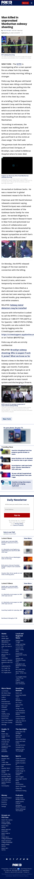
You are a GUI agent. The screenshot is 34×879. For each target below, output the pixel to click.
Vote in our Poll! (9, 532)
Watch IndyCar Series (5, 834)
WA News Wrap (6, 693)
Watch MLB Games (4, 826)
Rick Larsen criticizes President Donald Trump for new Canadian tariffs (10, 566)
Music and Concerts (4, 706)
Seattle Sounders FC (21, 763)
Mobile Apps (5, 638)
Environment (5, 716)
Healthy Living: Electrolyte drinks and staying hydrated (21, 484)
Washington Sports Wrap (21, 779)
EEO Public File (5, 670)
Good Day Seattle (20, 689)
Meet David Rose (21, 739)
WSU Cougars (20, 777)
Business (4, 802)
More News (6, 688)
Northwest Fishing (21, 790)
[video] (28, 588)
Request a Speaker (6, 660)
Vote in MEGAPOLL (19, 699)
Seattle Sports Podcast (20, 802)
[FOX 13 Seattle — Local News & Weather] (6, 3)
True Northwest (20, 710)
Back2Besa (19, 724)
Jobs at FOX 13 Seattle (5, 655)
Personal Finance (6, 798)
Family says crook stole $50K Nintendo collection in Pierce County (9, 542)
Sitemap (3, 724)
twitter (23, 859)
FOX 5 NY (14, 30)
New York (19, 30)
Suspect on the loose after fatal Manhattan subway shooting (15, 176)
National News (5, 695)
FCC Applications (6, 672)
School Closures (20, 716)
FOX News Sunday (6, 722)
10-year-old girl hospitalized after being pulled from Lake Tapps (21, 475)
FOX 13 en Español (7, 720)
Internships (4, 658)
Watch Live (25, 3)
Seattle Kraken (20, 769)
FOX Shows (4, 652)
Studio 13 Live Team (5, 736)
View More (28, 538)
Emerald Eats (5, 742)
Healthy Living (5, 714)
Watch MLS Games (4, 849)
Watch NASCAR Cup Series (6, 830)
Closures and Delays (5, 771)
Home (3, 634)
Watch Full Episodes (19, 736)
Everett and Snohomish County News (21, 654)
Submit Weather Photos (20, 713)
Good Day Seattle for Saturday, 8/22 (11, 610)
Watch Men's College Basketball (6, 837)
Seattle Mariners (20, 761)
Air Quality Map (5, 774)
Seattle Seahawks (21, 758)
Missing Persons (20, 745)
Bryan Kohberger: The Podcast (21, 809)
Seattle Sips (4, 744)
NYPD (19, 64)
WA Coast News (20, 669)
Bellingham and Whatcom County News (21, 665)
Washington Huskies (19, 773)
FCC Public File (5, 668)
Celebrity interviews (4, 750)
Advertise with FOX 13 (7, 663)
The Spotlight (21, 729)
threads (20, 859)
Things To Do (20, 708)
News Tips (4, 636)
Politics (3, 697)
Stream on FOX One (5, 816)
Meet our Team (6, 644)
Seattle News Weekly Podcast (20, 798)
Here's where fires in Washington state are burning (10, 557)
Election (3, 699)
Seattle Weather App (6, 765)
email (27, 859)
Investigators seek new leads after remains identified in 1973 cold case (22, 467)
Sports (18, 756)
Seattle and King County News (20, 645)
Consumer (4, 709)
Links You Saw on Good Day (21, 721)
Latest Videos (7, 583)
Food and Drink (6, 704)
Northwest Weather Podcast (21, 806)
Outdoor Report (20, 718)
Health (3, 712)
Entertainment (5, 701)
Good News (4, 718)
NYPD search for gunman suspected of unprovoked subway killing (13, 404)
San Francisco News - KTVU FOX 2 (21, 673)
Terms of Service (18, 525)
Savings (3, 806)
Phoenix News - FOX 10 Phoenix (20, 683)
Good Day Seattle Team (21, 696)
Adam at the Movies (19, 705)
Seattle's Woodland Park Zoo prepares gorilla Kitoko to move (22, 452)
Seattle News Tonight (19, 641)
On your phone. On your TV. (13, 428)
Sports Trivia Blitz (21, 786)
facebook (13, 859)
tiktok (17, 859)
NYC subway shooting (8, 55)
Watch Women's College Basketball (6, 841)
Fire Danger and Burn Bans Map (6, 779)
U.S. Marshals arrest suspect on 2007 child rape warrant (11, 595)
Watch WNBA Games (5, 845)
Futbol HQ (19, 788)
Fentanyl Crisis (20, 747)
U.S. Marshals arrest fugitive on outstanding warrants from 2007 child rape (10, 550)
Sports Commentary (19, 783)
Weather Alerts (5, 768)
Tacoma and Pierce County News (20, 649)
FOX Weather (5, 786)
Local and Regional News (19, 636)
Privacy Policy (19, 524)
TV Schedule (5, 650)
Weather (5, 756)
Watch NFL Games (7, 820)
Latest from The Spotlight (20, 732)
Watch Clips (4, 734)
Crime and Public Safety (20, 742)
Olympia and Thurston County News (20, 660)
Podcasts (19, 795)
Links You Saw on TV (6, 647)
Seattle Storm (20, 766)
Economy (4, 804)
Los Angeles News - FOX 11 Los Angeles (21, 678)
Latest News (6, 538)
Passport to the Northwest (6, 747)
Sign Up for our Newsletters (5, 641)
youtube (6, 859)
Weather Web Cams (5, 759)
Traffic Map (4, 762)
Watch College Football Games (6, 822)
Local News (4, 691)
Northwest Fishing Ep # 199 (9, 618)
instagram (10, 859)
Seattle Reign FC (20, 771)
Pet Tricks (18, 702)
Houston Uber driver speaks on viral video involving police (11, 573)
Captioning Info (5, 666)
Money (4, 795)
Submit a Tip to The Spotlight (20, 750)
